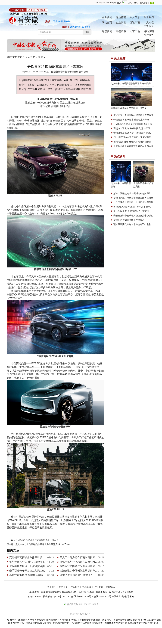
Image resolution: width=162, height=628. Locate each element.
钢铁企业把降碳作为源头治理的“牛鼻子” (82, 566)
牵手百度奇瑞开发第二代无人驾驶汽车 (30, 570)
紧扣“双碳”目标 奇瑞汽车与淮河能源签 (132, 141)
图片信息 (135, 17)
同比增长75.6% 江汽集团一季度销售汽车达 (134, 137)
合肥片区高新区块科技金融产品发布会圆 (133, 146)
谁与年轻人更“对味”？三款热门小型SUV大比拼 (35, 561)
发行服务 (149, 34)
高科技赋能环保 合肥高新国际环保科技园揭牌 (35, 575)
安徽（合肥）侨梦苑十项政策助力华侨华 (133, 197)
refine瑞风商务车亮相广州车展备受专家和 (134, 206)
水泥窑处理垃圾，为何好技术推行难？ (30, 566)
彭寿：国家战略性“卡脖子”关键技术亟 (131, 193)
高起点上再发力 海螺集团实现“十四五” (132, 128)
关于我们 (149, 17)
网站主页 (107, 22)
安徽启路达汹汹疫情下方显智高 (128, 219)
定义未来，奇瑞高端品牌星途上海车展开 (133, 115)
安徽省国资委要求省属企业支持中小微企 (133, 215)
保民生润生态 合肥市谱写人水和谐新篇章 (133, 211)
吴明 (40, 57)
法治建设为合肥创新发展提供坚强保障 (81, 570)
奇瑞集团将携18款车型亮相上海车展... (129, 108)
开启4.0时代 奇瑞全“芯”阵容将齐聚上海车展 (37, 539)
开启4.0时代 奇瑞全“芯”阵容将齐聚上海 (132, 123)
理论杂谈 (135, 22)
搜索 (87, 32)
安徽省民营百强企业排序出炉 (25, 557)
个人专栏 (149, 22)
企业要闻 (107, 17)
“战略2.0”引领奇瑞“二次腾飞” (76, 575)
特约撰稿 (149, 31)
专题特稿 (121, 17)
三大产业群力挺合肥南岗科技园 (77, 557)
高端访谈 (121, 31)
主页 (19, 57)
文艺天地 (135, 31)
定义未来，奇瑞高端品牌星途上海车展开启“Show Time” (43, 544)
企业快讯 (121, 22)
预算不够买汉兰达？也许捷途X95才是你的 (134, 224)
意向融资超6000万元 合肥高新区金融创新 (134, 132)
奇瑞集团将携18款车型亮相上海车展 (131, 119)
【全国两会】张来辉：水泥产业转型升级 (133, 202)
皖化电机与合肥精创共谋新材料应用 (80, 561)
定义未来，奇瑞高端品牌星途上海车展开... (132, 83)
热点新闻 (107, 31)
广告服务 (149, 26)
